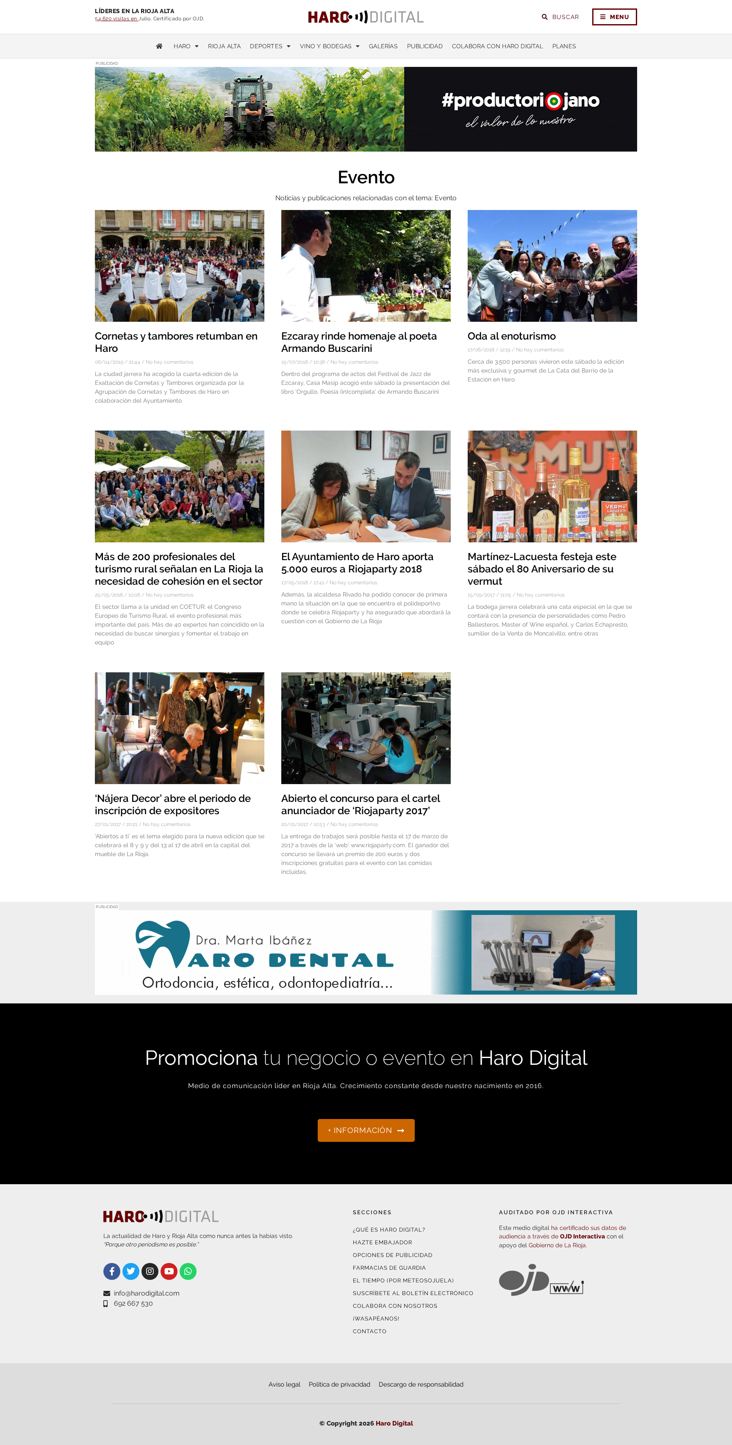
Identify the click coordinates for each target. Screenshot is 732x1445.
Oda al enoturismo (512, 336)
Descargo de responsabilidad (421, 1384)
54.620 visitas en (117, 19)
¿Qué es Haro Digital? (389, 1230)
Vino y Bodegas (326, 46)
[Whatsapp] (188, 1271)
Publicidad (425, 46)
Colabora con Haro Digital (497, 46)
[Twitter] (130, 1271)
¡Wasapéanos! (376, 1318)
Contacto (370, 1331)
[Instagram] (149, 1271)
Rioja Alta (224, 46)
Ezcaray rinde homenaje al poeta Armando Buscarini (359, 342)
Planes (564, 46)
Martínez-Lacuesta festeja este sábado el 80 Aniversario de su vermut (542, 568)
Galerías (383, 46)
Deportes (266, 46)
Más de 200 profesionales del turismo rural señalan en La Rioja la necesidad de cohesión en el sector (179, 568)
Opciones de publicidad (393, 1255)
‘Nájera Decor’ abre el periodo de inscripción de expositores (173, 804)
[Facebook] (111, 1271)
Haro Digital (394, 1423)
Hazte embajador (382, 1242)
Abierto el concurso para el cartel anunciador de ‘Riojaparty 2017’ (360, 804)
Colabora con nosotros (395, 1306)
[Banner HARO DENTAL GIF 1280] (366, 990)
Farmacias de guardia (389, 1268)
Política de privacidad (339, 1384)
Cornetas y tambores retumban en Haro (176, 342)
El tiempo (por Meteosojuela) (403, 1280)
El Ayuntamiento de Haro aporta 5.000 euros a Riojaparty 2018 (357, 562)
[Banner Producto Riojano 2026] (366, 146)
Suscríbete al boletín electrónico (413, 1293)
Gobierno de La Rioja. (558, 1245)
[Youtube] (169, 1271)
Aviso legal (284, 1384)
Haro (182, 46)
